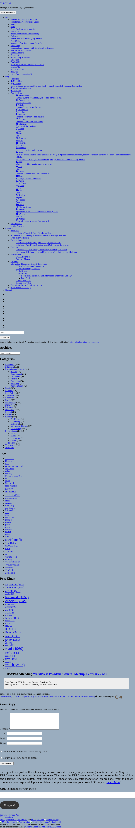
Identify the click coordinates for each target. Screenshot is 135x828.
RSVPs (23, 205)
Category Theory (23, 259)
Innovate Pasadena (11, 498)
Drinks (20, 129)
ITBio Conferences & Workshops (30, 266)
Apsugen (14, 72)
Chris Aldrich (5, 3)
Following (25, 32)
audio (9, 594)
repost (10, 655)
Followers (26, 37)
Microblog (17, 81)
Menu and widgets (8, 12)
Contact (8, 290)
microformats (10, 508)
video (8, 662)
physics (8, 522)
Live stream (15, 438)
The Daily (10, 543)
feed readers (11, 486)
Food (7, 388)
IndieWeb (15, 231)
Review (8, 414)
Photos (21, 182)
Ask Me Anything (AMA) (21, 50)
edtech (7, 481)
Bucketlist (15, 55)
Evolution (15, 424)
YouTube (10, 570)
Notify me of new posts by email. (20, 757)
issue (10, 620)
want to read (11, 557)
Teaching (14, 247)
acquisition (14, 584)
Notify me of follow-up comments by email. (25, 751)
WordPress (9, 447)
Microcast (16, 91)
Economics (10, 364)
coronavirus (9, 469)
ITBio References (23, 280)
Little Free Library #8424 (21, 74)
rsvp (11, 658)
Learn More (113, 782)
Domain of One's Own (13, 476)
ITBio (7, 501)
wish (8, 668)
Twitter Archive (17, 226)
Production (15, 381)
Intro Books (26, 278)
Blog (7, 76)
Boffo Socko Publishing (21, 288)
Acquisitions (39, 96)
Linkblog (46, 84)
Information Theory (19, 426)
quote (9, 645)
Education (9, 367)
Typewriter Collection (20, 238)
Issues (73, 153)
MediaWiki (18, 68)
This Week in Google (11, 546)
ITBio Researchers (23, 271)
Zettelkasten (10, 573)
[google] (116, 697)
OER (7, 515)
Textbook (14, 261)
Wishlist (20, 215)
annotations (9, 459)
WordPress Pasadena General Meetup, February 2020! (70, 674)
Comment (5, 729)
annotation (14, 587)
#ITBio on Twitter (23, 283)
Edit (12, 433)
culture (8, 471)
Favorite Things (17, 53)
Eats (19, 134)
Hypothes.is (10, 491)
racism (8, 531)
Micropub (9, 510)
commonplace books (15, 466)
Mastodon (9, 503)
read (14, 648)
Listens (32, 172)
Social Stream (16, 223)
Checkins (29, 120)
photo (12, 640)
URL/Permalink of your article (18, 788)
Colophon (15, 60)
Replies (20, 196)
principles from (37, 820)
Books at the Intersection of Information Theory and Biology (46, 276)
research (7, 534)
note (13, 636)
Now (23, 27)
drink (10, 606)
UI (6, 554)
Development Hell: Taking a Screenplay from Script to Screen (41, 250)
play (8, 643)
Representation (17, 386)
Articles (28, 106)
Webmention (12, 564)
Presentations (16, 240)
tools (7, 548)
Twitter (9, 551)
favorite (8, 615)
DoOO (7, 478)
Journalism (9, 395)
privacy (7, 527)
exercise (9, 613)
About (8, 17)
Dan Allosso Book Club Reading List (26, 285)
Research (9, 228)
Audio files (22, 111)
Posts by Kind (16, 93)
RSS (7, 536)
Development (16, 374)
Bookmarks (30, 115)
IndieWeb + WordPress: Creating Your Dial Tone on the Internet (42, 245)
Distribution (15, 376)
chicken (10, 604)
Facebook (9, 483)
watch (15, 665)
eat (10, 610)
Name (3, 733)
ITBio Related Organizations (28, 269)
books (7, 464)
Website (3, 743)
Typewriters (10, 445)
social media (14, 540)
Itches (50, 158)
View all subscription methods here (84, 342)
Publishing (15, 383)
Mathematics (16, 254)
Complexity (15, 421)
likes (19, 167)
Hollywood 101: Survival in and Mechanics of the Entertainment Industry (46, 252)
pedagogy (8, 520)
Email (3, 738)
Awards (14, 371)
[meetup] (120, 697)
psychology (8, 529)
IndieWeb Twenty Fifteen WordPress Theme (34, 233)
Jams (34, 163)
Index (13, 24)
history (9, 488)
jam (8, 625)
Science (8, 417)
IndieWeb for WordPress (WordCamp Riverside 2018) (38, 242)
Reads (19, 191)
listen (13, 632)
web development (12, 562)
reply (12, 652)
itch (7, 623)
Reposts (20, 201)
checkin (16, 601)
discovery (8, 474)
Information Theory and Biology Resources (29, 264)
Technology (10, 443)
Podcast (8, 412)
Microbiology (16, 428)
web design (8, 559)
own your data (10, 517)
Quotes (20, 186)
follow (12, 617)
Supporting (32, 46)
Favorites (21, 144)
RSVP (56, 696)
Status (2, 696)
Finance (14, 379)
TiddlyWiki (27, 63)
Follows (29, 148)
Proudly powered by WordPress (13, 820)
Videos (37, 210)
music (7, 513)
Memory (8, 405)
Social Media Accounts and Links (25, 22)
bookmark (17, 597)
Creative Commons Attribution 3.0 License (43, 827)
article (13, 591)
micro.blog (9, 505)
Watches (32, 220)
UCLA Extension (23, 257)
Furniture (9, 390)
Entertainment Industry (14, 369)
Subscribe (15, 79)
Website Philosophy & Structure (24, 19)
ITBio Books (21, 273)
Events (13, 436)
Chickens (26, 125)
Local (7, 400)
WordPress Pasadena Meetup (83, 696)
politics (8, 524)
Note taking (10, 409)
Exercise (21, 139)
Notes (28, 177)
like (11, 628)
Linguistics (9, 398)
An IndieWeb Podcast (21, 88)
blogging (9, 461)
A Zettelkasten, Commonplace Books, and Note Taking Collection (38, 235)
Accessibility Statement (20, 57)
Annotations (23, 101)
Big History (15, 419)
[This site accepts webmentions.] (23, 822)
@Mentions (26, 42)
